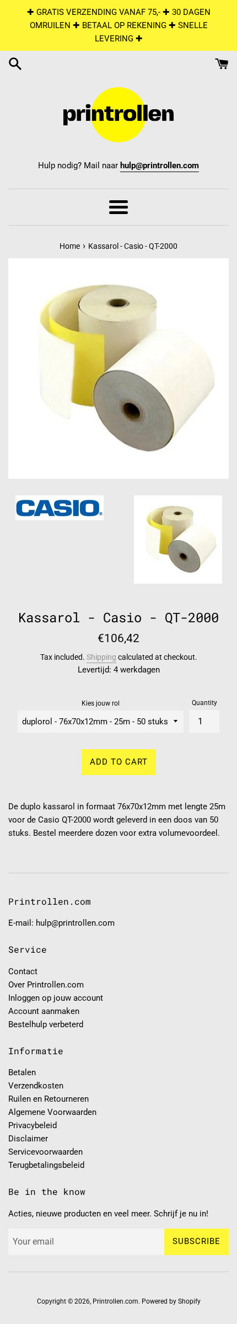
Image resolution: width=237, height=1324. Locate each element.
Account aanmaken (43, 1011)
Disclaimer (28, 1139)
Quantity (204, 703)
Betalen (22, 1072)
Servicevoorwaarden (45, 1152)
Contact (22, 971)
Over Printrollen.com (46, 985)
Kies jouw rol (101, 703)
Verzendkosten (35, 1086)
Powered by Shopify (171, 1301)
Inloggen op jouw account (55, 998)
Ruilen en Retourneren (48, 1099)
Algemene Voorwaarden (52, 1112)
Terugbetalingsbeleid (46, 1165)
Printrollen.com (115, 1301)
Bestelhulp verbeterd (45, 1024)
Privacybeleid (32, 1125)
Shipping (101, 657)
